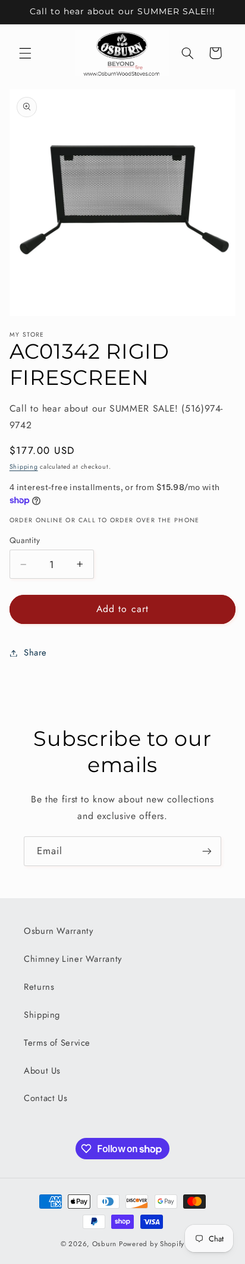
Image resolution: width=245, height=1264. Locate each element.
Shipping (24, 466)
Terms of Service (57, 1042)
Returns (39, 986)
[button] (25, 53)
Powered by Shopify (151, 1244)
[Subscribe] (207, 850)
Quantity (25, 540)
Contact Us (45, 1098)
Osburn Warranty (58, 930)
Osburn (104, 1244)
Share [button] (35, 652)
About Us (42, 1070)
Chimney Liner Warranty (73, 958)
